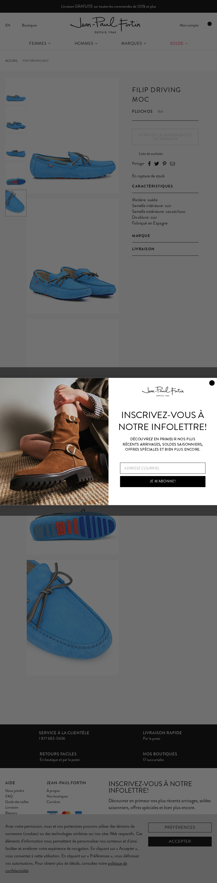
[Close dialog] (212, 383)
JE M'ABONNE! (163, 481)
